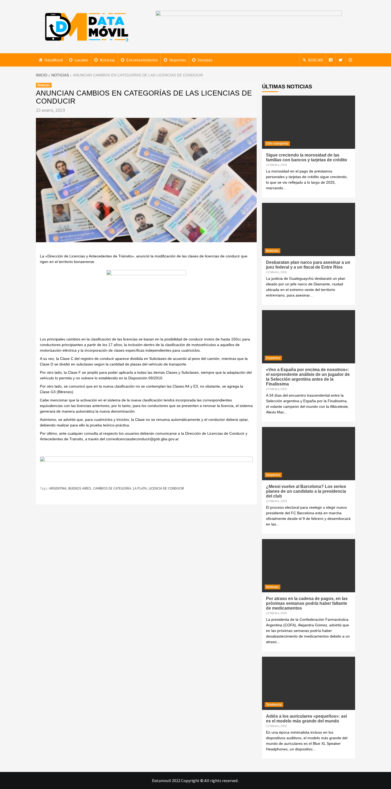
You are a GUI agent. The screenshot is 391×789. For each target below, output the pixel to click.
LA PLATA (140, 488)
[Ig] (350, 60)
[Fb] (330, 60)
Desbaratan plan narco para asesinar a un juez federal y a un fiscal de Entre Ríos (308, 264)
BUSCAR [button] (315, 60)
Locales (81, 60)
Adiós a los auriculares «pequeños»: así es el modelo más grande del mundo (306, 718)
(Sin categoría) (277, 143)
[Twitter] (340, 60)
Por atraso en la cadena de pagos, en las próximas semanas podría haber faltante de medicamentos (307, 603)
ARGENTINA (57, 488)
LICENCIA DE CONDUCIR (166, 488)
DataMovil (53, 60)
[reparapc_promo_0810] (146, 468)
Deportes (177, 60)
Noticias (107, 60)
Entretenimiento (142, 60)
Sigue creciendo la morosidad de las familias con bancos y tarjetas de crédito (306, 157)
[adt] (146, 302)
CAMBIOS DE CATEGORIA (112, 488)
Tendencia (274, 704)
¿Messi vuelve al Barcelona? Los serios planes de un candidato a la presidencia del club (306, 491)
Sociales (205, 60)
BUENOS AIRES (79, 488)
